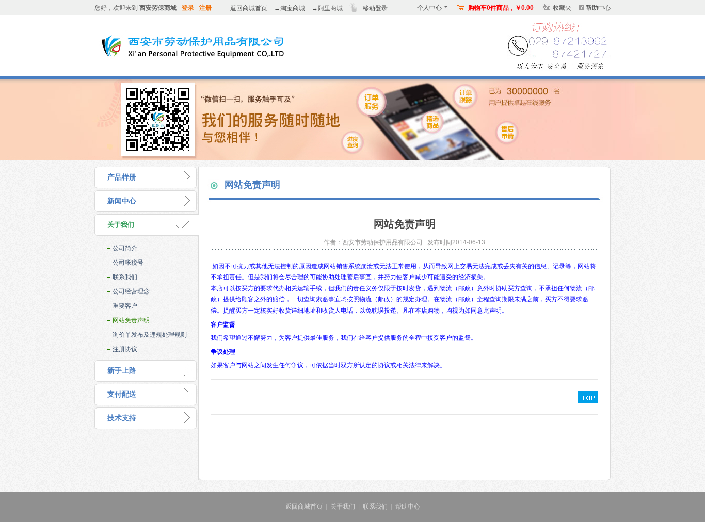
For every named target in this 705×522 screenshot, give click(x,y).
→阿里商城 (327, 8)
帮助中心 (598, 7)
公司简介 (125, 248)
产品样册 (121, 177)
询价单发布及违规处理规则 (150, 334)
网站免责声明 (131, 320)
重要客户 (125, 305)
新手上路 (121, 370)
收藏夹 (562, 7)
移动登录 (375, 8)
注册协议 (125, 349)
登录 (188, 7)
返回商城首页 (248, 8)
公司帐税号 (128, 262)
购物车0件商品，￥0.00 (501, 7)
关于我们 (120, 225)
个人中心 (429, 7)
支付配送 (121, 394)
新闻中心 (121, 201)
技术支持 (121, 418)
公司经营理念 (131, 291)
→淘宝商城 (289, 8)
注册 (205, 7)
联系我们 (125, 277)
